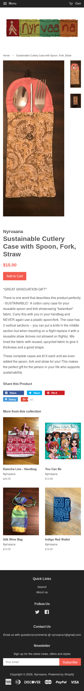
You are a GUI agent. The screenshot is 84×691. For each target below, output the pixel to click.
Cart (77, 3)
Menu (12, 3)
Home (6, 55)
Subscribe (70, 662)
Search (42, 587)
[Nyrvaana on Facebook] (46, 612)
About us (42, 592)
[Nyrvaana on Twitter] (37, 612)
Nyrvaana (40, 674)
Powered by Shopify (61, 674)
